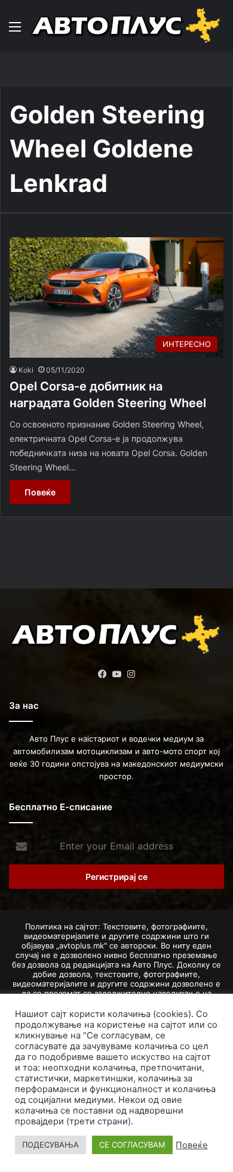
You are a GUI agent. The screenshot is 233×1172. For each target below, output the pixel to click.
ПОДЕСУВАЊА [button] (50, 1144)
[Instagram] (131, 674)
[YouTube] (116, 674)
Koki (26, 369)
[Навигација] (15, 30)
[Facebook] (102, 674)
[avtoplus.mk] (127, 26)
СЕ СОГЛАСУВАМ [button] (132, 1144)
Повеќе (40, 492)
